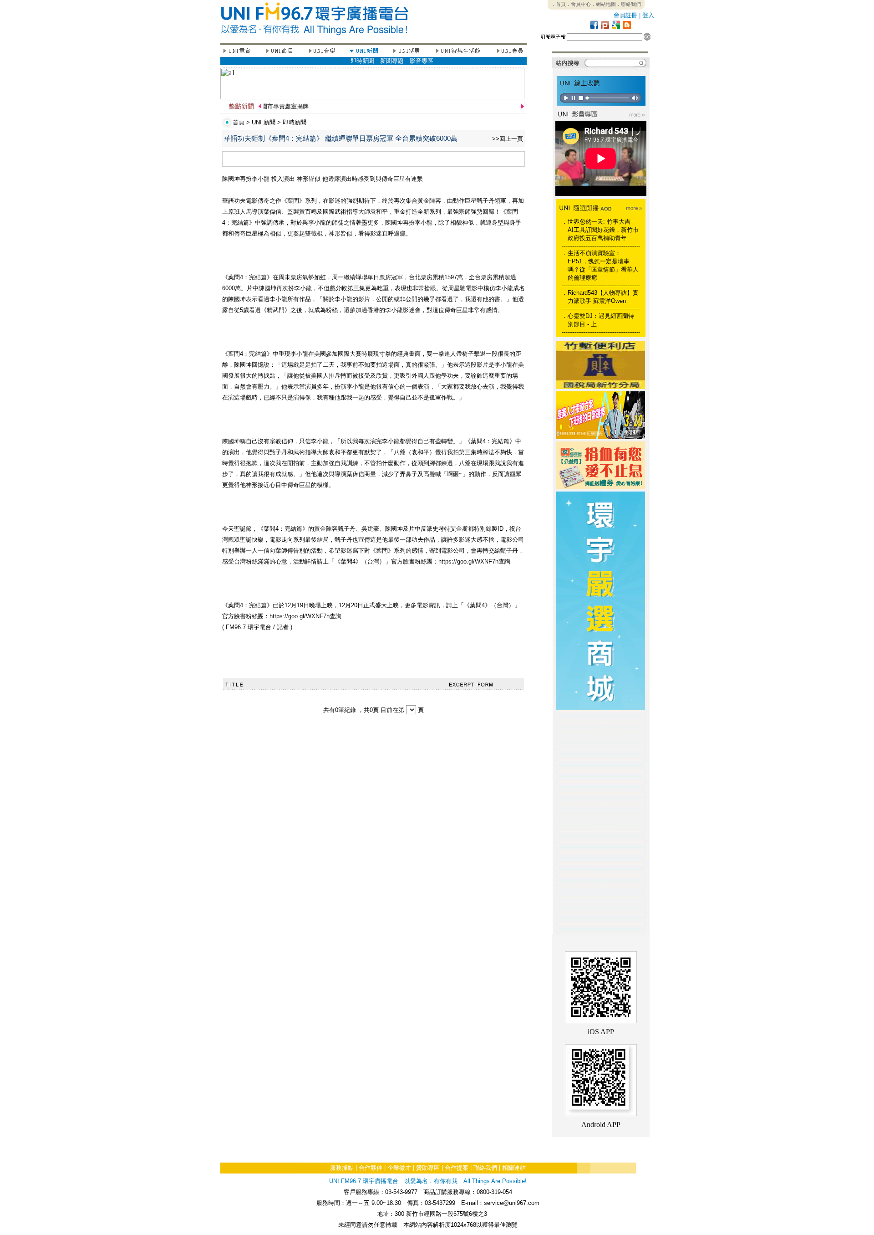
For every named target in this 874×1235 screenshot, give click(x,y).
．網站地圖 (603, 4)
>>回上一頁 (507, 138)
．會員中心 (578, 4)
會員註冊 (625, 15)
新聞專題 (392, 60)
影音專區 (421, 60)
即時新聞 (362, 60)
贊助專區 (428, 1167)
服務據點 (342, 1167)
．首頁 (558, 4)
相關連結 (514, 1167)
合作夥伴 (370, 1167)
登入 (648, 15)
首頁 (238, 122)
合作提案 (456, 1167)
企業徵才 (399, 1167)
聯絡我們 (485, 1167)
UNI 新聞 (263, 122)
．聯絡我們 (628, 4)
